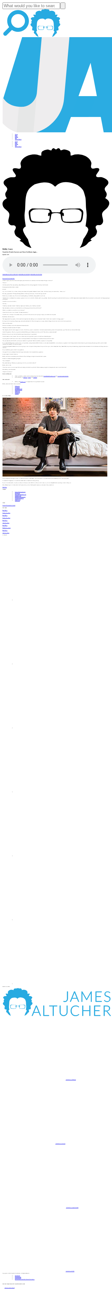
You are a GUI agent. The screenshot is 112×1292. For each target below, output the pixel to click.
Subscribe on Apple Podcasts (72, 1207)
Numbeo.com (23, 381)
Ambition (18, 499)
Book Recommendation (20, 494)
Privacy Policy (18, 1276)
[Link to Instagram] (46, 984)
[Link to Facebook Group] (46, 664)
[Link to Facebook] (46, 600)
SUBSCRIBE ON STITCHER (36, 274)
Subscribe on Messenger (71, 1079)
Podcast (16, 136)
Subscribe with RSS (70, 1271)
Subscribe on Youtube (60, 1143)
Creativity (17, 500)
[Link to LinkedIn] (46, 728)
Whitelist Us (17, 1275)
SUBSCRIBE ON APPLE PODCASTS (10, 274)
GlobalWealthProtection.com (49, 376)
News (16, 138)
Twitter (29, 377)
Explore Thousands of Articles (8, 505)
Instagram (35, 377)
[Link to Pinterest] (46, 920)
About (16, 134)
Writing (17, 493)
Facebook (25, 377)
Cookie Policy (18, 1278)
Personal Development (20, 491)
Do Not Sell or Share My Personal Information (25, 1279)
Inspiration (18, 495)
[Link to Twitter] (46, 792)
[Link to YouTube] (46, 856)
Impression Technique (20, 496)
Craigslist (17, 393)
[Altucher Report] (45, 36)
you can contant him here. (63, 376)
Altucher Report (18, 139)
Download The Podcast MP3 (8, 278)
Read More (4, 487)
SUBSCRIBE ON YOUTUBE (24, 274)
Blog (16, 135)
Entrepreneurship (19, 498)
